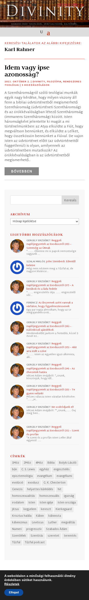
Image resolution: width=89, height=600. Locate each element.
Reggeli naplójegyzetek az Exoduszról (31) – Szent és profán (52, 431)
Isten (32, 502)
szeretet (53, 535)
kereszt (46, 509)
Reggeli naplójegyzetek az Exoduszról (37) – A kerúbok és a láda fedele (49, 285)
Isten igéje (46, 502)
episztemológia (22, 476)
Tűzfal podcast (35, 542)
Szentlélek (19, 535)
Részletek (11, 584)
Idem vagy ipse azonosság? (27, 70)
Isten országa (67, 502)
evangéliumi (64, 476)
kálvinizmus (19, 522)
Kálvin (40, 516)
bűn (14, 469)
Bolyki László (67, 462)
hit (59, 489)
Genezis (17, 489)
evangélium (44, 476)
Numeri (17, 529)
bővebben (21, 172)
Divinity (39, 82)
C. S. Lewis (28, 469)
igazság (69, 496)
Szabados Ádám (56, 529)
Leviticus (38, 522)
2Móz (27, 462)
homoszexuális (49, 496)
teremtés (70, 535)
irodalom (18, 502)
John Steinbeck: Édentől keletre (51, 263)
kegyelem (30, 509)
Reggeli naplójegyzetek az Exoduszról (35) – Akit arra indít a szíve (51, 347)
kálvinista (54, 516)
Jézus (15, 509)
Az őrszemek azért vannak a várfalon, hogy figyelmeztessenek (49, 304)
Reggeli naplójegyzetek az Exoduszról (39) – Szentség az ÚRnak (48, 244)
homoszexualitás (23, 496)
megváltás (68, 522)
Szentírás (37, 535)
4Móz (39, 462)
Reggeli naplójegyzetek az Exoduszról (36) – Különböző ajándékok (48, 326)
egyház (44, 469)
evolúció (17, 482)
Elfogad (14, 592)
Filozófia (54, 82)
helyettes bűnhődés (40, 489)
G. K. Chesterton (54, 482)
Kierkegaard (64, 509)
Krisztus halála (21, 516)
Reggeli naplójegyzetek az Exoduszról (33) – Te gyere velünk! (50, 390)
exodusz (33, 482)
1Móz (15, 462)
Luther (52, 522)
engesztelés (62, 469)
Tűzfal (16, 542)
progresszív (34, 529)
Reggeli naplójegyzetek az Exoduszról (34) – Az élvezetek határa (50, 368)
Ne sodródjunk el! (63, 407)
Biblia (51, 462)
